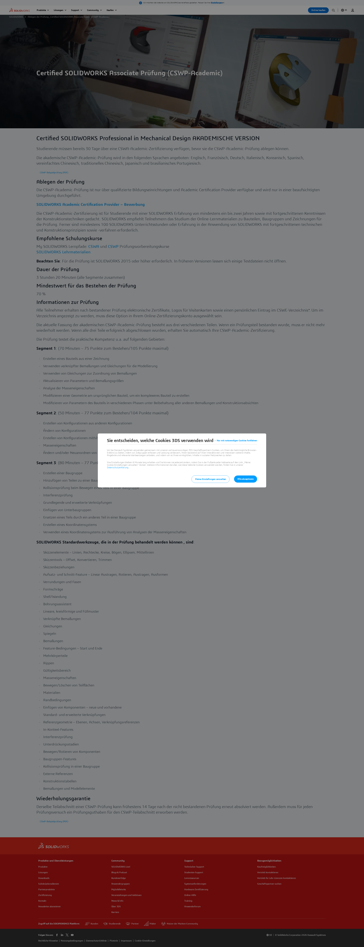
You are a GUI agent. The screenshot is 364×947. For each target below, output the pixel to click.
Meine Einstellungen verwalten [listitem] (210, 479)
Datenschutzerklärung (117, 467)
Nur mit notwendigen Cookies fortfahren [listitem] (237, 440)
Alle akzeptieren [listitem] (245, 479)
